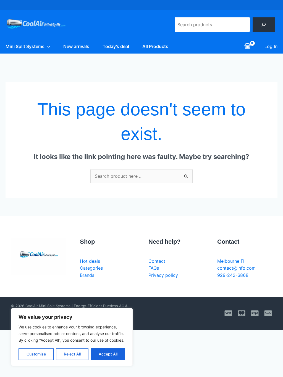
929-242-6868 (232, 275)
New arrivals (76, 46)
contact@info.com (236, 268)
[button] (47, 46)
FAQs (153, 268)
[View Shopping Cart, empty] (247, 46)
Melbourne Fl (230, 261)
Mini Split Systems (25, 46)
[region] (72, 337)
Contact (156, 261)
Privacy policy (163, 275)
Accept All (108, 354)
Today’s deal (116, 46)
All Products (155, 46)
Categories (91, 268)
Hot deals (90, 261)
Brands (87, 275)
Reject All (72, 354)
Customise (36, 354)
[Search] (264, 24)
